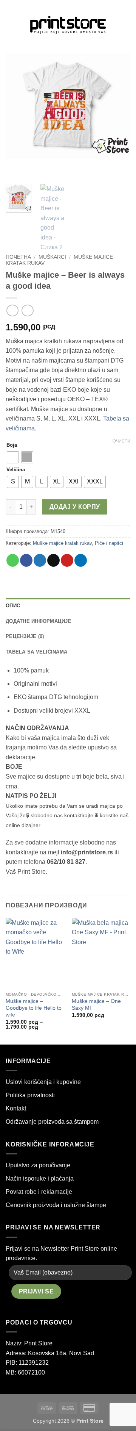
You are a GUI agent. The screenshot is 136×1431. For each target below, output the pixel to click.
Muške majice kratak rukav (62, 543)
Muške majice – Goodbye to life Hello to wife (34, 1007)
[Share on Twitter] (40, 560)
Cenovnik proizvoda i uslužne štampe (56, 1205)
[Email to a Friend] (53, 560)
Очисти (121, 441)
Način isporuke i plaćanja (40, 1178)
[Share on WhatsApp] (12, 560)
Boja (11, 445)
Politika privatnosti (30, 1095)
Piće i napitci (109, 543)
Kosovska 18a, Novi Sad (61, 1353)
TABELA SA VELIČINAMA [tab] (36, 652)
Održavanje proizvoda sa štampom (52, 1121)
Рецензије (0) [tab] (25, 636)
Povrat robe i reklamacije (39, 1192)
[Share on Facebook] (26, 560)
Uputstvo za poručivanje (38, 1165)
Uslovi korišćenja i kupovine (43, 1082)
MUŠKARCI (52, 257)
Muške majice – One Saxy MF (96, 1004)
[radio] (13, 457)
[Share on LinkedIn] (80, 560)
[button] (10, 24)
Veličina (15, 469)
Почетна (18, 257)
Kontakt (16, 1108)
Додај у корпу (74, 507)
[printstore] (68, 25)
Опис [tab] (13, 605)
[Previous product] (27, 310)
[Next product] (12, 310)
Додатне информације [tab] (38, 621)
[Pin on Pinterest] (67, 560)
